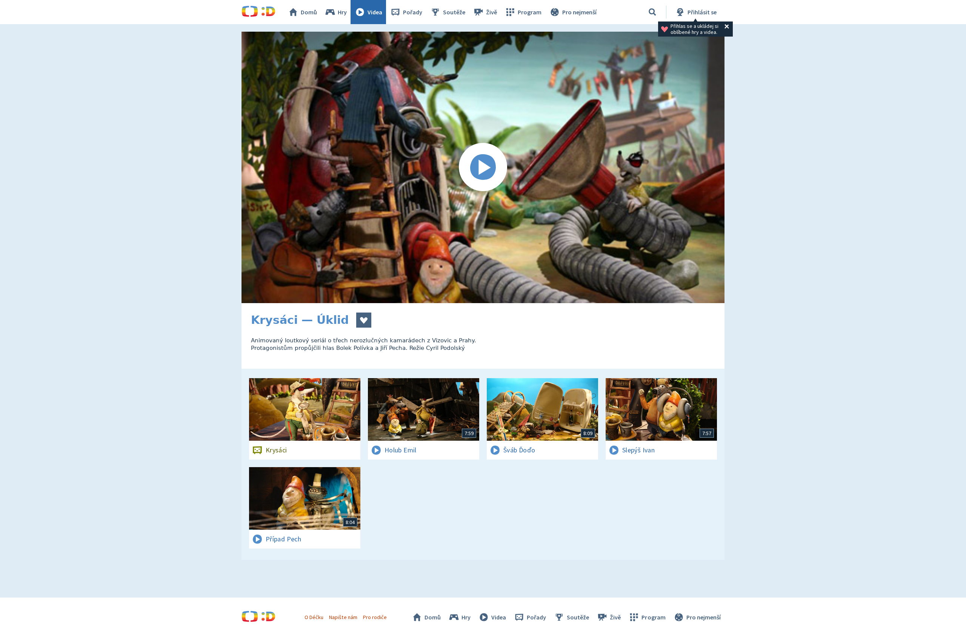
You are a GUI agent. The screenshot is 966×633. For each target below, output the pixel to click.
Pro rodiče (375, 617)
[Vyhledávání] (652, 12)
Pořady (412, 12)
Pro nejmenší (579, 12)
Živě (491, 12)
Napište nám (343, 617)
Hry (342, 12)
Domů (309, 12)
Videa (375, 12)
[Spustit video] (483, 167)
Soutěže (454, 12)
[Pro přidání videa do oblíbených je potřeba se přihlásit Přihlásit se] (363, 320)
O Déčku (314, 617)
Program (529, 12)
